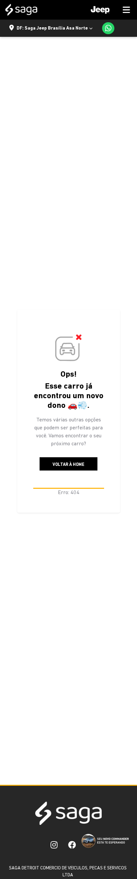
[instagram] (54, 844)
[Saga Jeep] (21, 10)
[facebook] (72, 844)
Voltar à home (68, 465)
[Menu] (108, 10)
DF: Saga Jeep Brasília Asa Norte (52, 28)
